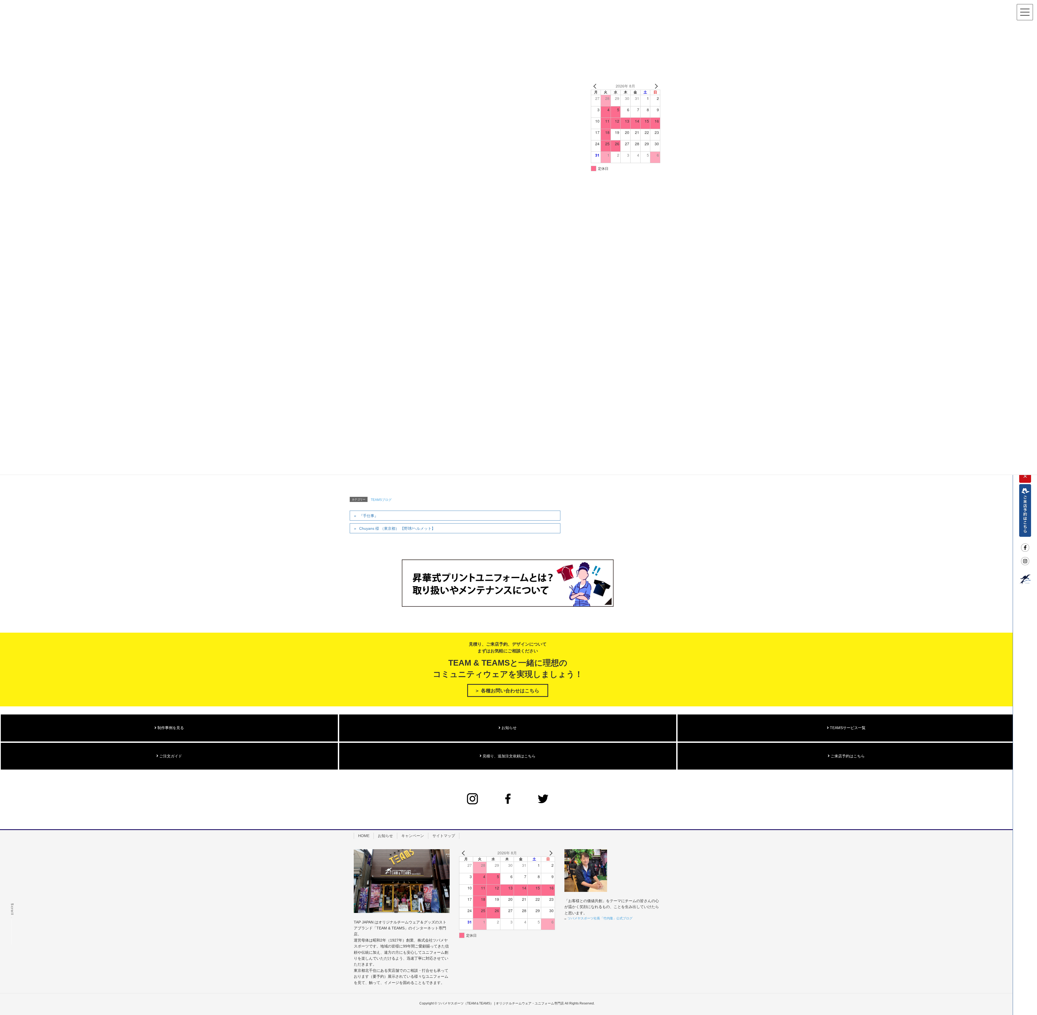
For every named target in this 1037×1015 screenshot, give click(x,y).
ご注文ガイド (170, 756)
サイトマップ (443, 836)
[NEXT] (655, 86)
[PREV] (596, 86)
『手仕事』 (368, 516)
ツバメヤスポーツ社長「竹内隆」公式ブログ (600, 918)
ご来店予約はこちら (847, 756)
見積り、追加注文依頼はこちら (509, 756)
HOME (363, 836)
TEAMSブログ (381, 500)
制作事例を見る (170, 728)
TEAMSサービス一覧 (847, 728)
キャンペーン (412, 836)
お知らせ (508, 728)
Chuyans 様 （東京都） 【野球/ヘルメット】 (397, 528)
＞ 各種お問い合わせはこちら (507, 690)
